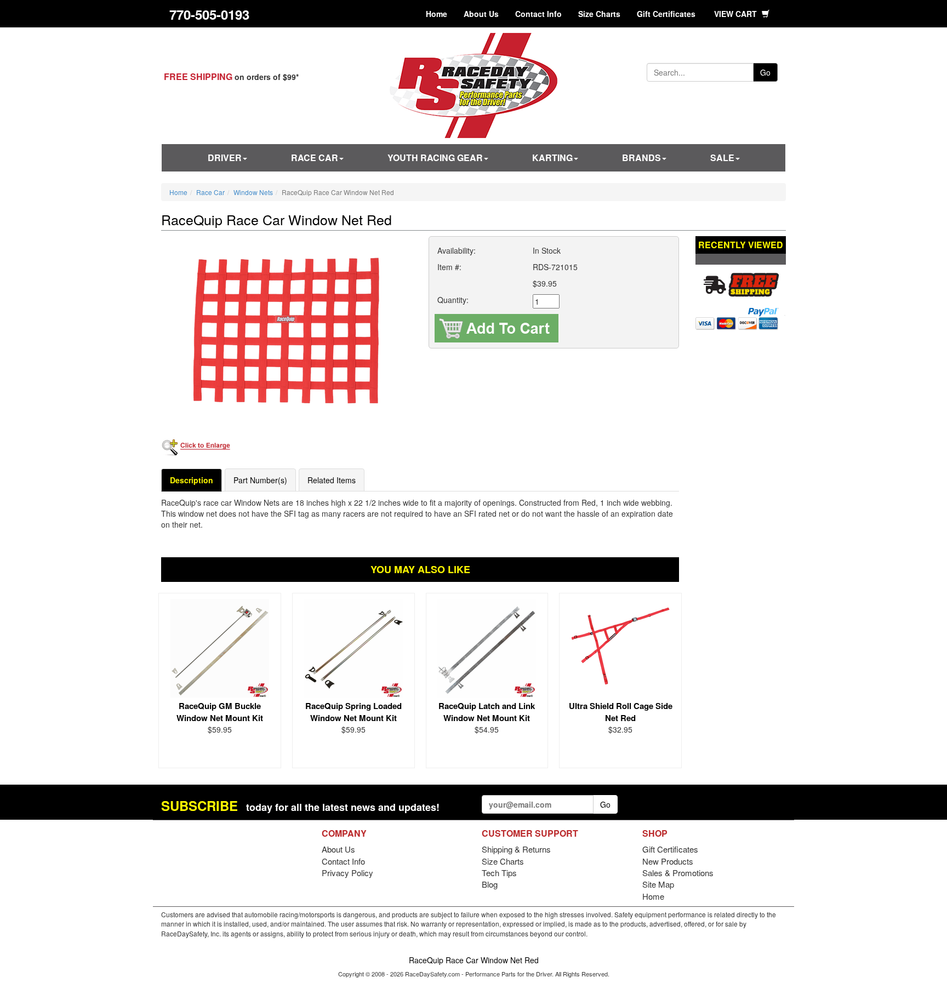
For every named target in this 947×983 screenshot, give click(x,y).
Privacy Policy (347, 872)
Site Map (658, 884)
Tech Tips (499, 872)
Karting (552, 157)
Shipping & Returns (516, 849)
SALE (722, 157)
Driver (225, 157)
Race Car (314, 157)
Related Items (331, 480)
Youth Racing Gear (435, 157)
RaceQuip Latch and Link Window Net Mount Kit (486, 711)
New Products (667, 861)
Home (436, 13)
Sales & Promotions (678, 872)
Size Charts (599, 13)
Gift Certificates (666, 13)
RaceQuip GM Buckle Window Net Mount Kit (219, 711)
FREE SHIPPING (198, 76)
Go (765, 72)
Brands (641, 157)
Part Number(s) (260, 480)
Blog (490, 884)
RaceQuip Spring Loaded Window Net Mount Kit (353, 711)
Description (191, 480)
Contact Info (538, 13)
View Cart (736, 13)
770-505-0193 (209, 14)
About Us (481, 13)
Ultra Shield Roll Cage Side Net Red (620, 711)
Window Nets (253, 192)
